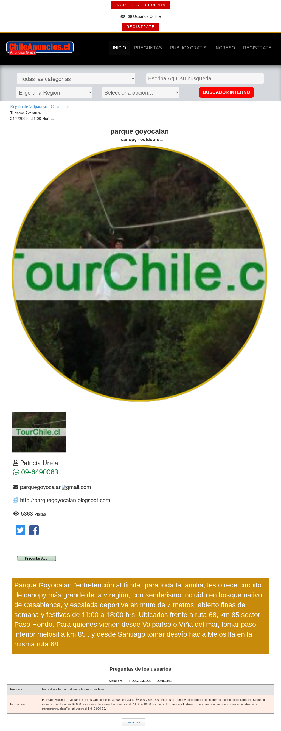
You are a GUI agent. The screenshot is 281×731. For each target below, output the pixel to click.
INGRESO (225, 48)
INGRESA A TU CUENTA (140, 5)
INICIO (119, 48)
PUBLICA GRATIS (188, 48)
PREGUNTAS (148, 48)
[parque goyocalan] (39, 431)
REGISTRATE (141, 27)
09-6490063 (38, 472)
